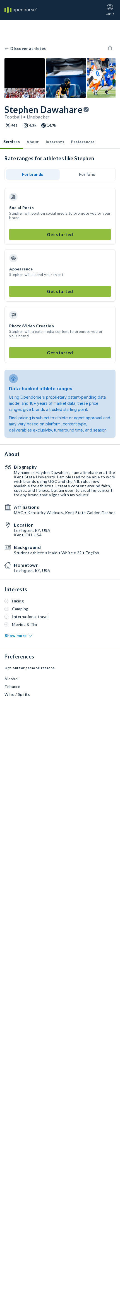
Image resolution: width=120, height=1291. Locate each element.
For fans (87, 174)
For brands (33, 174)
